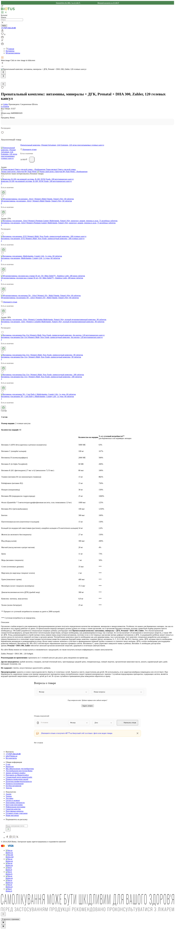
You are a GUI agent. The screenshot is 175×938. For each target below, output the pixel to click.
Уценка (9, 796)
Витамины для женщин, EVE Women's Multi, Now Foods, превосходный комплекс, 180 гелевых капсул (42, 238)
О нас (8, 764)
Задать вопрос (87, 706)
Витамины (10, 51)
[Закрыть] (3, 914)
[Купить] (32, 159)
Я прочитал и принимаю (10, 919)
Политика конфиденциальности (19, 781)
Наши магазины (12, 815)
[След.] (3, 76)
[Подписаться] (8, 829)
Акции (8, 794)
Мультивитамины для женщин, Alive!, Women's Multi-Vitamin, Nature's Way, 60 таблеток (36, 201)
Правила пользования (14, 784)
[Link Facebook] (7, 838)
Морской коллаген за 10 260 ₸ (108, 3)
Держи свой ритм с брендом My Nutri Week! (19, 172)
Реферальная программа (15, 807)
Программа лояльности (15, 803)
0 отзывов (5, 106)
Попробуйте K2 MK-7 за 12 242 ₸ (68, 3)
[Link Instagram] (10, 838)
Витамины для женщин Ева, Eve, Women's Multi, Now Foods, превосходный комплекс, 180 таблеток (41, 377)
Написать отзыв (129, 723)
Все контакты (11, 758)
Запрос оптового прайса (15, 773)
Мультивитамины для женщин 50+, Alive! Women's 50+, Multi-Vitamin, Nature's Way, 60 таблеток (40, 298)
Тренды (9, 788)
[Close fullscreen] (3, 84)
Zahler (5, 104)
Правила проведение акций (17, 779)
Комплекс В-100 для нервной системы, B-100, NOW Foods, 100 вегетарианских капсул (36, 181)
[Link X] (17, 838)
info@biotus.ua (11, 756)
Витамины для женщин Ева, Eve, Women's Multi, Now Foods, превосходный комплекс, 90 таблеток (41, 357)
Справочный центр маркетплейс (19, 777)
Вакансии (10, 766)
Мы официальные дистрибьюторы (20, 769)
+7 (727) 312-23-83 (8, 28)
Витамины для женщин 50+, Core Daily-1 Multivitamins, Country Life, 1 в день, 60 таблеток (37, 396)
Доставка (9, 798)
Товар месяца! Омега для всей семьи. (60, 169)
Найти (4, 25)
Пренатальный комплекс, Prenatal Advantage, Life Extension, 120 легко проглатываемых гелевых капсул (62, 145)
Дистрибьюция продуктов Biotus (19, 771)
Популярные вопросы (14, 811)
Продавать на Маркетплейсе (17, 775)
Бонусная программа (14, 805)
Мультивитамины (13, 53)
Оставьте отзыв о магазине (17, 813)
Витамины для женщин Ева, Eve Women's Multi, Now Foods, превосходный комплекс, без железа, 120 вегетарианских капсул (52, 337)
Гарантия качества (13, 809)
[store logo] (8, 10)
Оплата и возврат (13, 800)
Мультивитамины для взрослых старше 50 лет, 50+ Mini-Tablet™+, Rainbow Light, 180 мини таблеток (42, 278)
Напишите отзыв (29, 149)
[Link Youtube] (14, 838)
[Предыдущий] (3, 72)
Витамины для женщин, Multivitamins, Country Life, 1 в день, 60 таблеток (30, 258)
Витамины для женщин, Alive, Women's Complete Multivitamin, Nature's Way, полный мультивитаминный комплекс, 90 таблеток (52, 322)
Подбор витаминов (13, 786)
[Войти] (2, 31)
